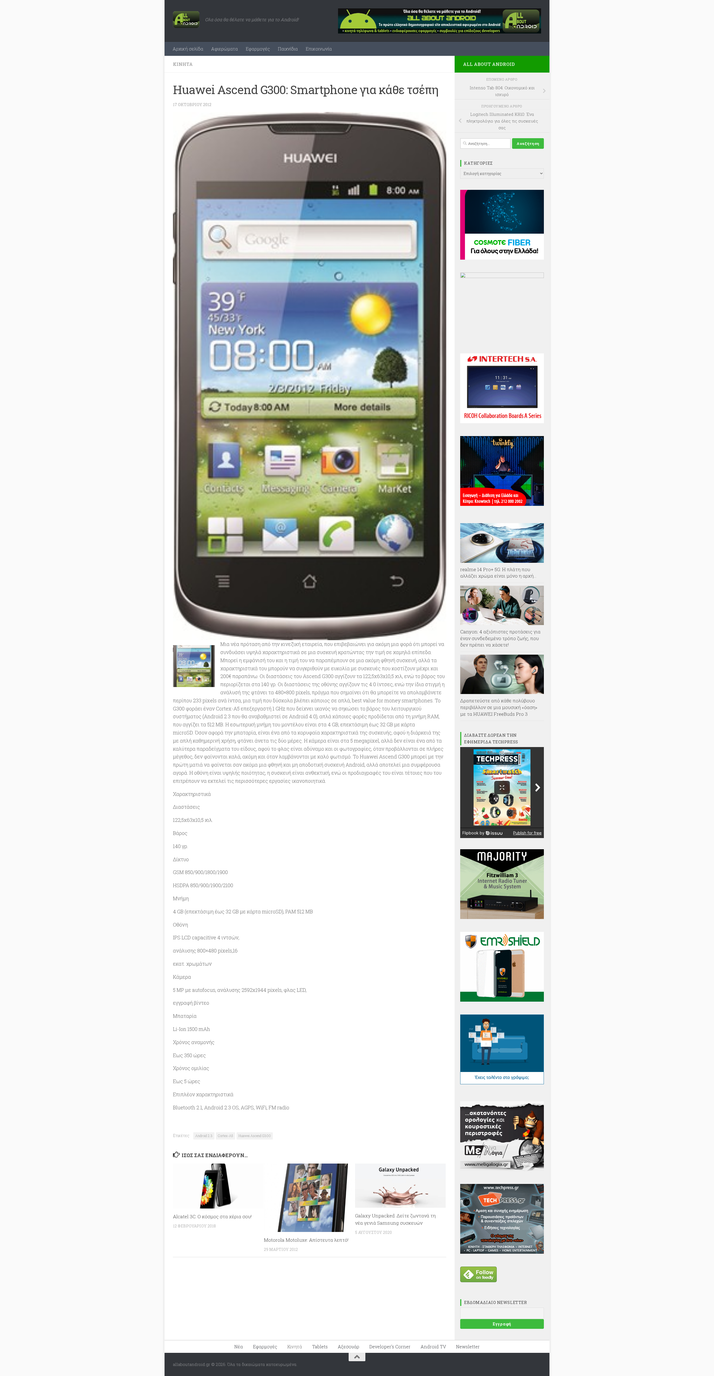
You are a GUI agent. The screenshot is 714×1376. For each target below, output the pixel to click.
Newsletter (468, 1346)
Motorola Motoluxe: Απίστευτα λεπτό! (306, 1240)
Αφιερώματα (224, 49)
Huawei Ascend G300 (254, 1135)
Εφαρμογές (258, 49)
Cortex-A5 (225, 1135)
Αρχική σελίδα (188, 49)
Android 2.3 (204, 1135)
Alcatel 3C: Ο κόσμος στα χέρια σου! (212, 1216)
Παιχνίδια (288, 49)
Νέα (238, 1346)
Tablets (320, 1346)
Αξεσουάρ (348, 1346)
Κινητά (183, 64)
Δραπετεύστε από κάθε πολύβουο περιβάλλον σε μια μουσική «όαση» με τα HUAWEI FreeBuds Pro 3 (498, 707)
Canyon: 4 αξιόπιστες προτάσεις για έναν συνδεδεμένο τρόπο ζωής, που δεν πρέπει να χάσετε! (500, 638)
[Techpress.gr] (502, 1252)
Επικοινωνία (319, 49)
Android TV (433, 1346)
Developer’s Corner (390, 1346)
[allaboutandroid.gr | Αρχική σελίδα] (186, 19)
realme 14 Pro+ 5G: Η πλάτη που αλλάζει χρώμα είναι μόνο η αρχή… (498, 572)
